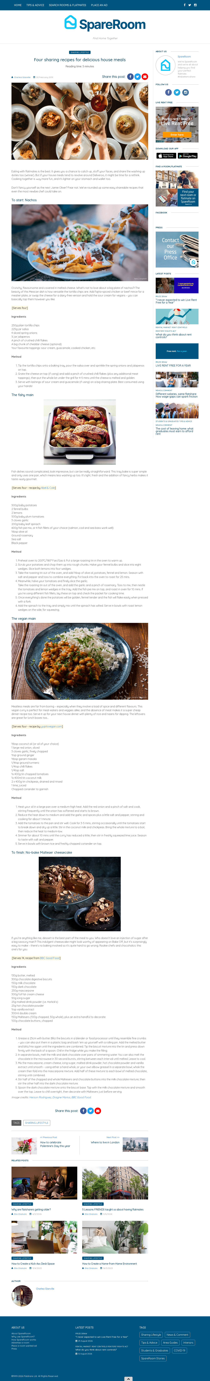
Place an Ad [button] (99, 5)
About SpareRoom (21, 1333)
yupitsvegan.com (51, 726)
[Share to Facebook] (130, 76)
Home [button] (17, 5)
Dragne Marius (61, 1097)
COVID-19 (179, 1350)
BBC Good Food (50, 958)
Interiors (188, 1342)
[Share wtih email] (145, 76)
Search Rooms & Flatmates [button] (67, 5)
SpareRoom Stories (153, 1358)
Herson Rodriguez (40, 1097)
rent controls (179, 327)
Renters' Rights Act (166, 331)
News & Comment (164, 390)
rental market (163, 327)
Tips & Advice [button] (35, 5)
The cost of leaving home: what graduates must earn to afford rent (174, 431)
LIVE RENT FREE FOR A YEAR (173, 365)
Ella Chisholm (20, 1214)
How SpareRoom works (23, 1339)
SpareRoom (184, 56)
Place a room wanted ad (24, 1345)
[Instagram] (185, 92)
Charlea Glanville (22, 77)
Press (14, 1348)
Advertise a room (20, 1342)
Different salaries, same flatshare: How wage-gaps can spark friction (177, 395)
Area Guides (170, 1342)
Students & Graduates (167, 421)
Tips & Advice (185, 421)
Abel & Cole (48, 487)
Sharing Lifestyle (80, 52)
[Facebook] (168, 92)
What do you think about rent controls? (174, 336)
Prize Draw (161, 296)
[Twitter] (177, 92)
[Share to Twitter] (137, 76)
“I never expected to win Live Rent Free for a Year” (176, 301)
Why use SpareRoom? (22, 1336)
